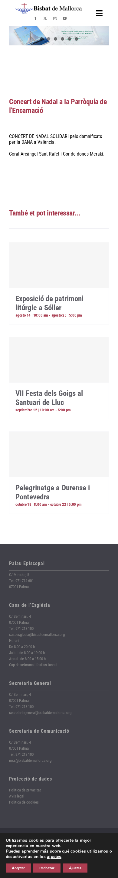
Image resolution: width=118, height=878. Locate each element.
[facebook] (35, 18)
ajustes (54, 857)
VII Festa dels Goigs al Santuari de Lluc (49, 398)
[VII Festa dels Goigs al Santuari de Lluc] (59, 360)
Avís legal (16, 796)
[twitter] (45, 18)
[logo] (48, 5)
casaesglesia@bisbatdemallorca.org (37, 634)
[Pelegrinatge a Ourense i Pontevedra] (59, 454)
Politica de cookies (24, 802)
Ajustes (75, 868)
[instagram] (55, 18)
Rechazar (46, 868)
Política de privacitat (25, 790)
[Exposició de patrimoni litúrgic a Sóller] (59, 265)
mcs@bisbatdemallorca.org (30, 760)
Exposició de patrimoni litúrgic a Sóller (49, 303)
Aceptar (18, 868)
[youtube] (65, 18)
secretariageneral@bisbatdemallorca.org (40, 712)
